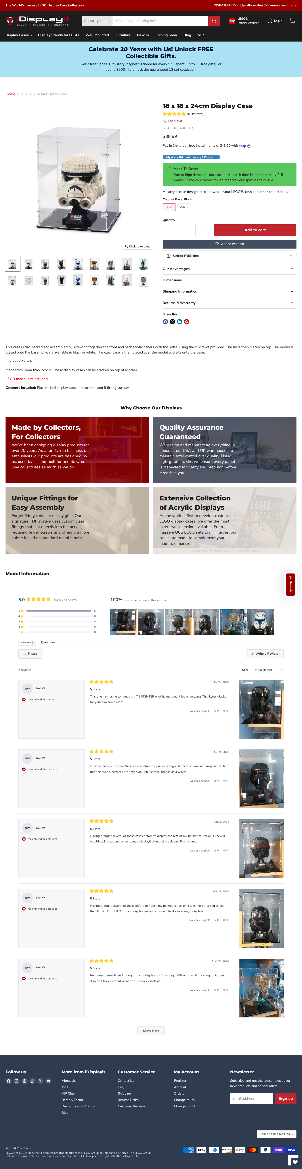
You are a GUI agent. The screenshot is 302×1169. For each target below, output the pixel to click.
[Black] (170, 212)
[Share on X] (172, 321)
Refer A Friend (72, 1100)
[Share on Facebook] (165, 321)
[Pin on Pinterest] (186, 321)
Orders (179, 1093)
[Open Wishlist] (295, 1162)
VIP (201, 35)
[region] (192, 622)
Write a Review (269, 654)
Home (10, 94)
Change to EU (185, 1106)
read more (288, 5)
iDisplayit (174, 121)
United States (274, 1134)
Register (180, 1080)
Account (180, 1087)
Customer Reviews (131, 1106)
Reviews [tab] (27, 643)
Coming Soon (166, 35)
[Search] (214, 21)
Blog (187, 35)
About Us (69, 1080)
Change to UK (185, 1100)
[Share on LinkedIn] (179, 321)
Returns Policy (128, 1100)
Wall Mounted (97, 35)
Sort (245, 670)
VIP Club (68, 1093)
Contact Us (126, 1080)
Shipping (124, 1093)
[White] (184, 212)
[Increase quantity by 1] (201, 230)
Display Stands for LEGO (58, 35)
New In (143, 35)
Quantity (169, 220)
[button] (12, 263)
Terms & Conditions (18, 1148)
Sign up (286, 1098)
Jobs (65, 1087)
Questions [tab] (48, 643)
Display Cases (18, 35)
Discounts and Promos (78, 1106)
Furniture (123, 35)
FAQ (121, 1087)
